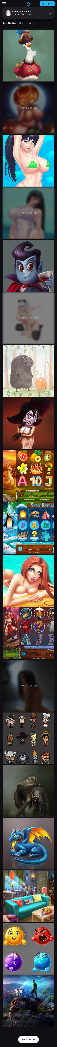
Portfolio (26, 1039)
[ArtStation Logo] (28, 4)
